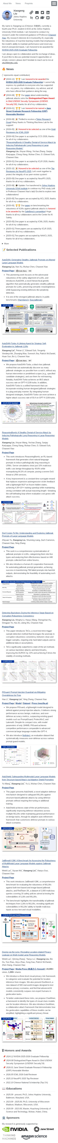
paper (27, 95)
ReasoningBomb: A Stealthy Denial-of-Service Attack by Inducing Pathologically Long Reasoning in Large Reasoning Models (28, 435)
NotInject (26, 735)
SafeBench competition (35, 211)
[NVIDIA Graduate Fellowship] (15, 1129)
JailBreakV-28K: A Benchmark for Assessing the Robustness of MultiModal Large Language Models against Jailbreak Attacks (29, 863)
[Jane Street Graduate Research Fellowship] (44, 1129)
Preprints (29, 3)
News (18, 3)
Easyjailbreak (36, 300)
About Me (7, 3)
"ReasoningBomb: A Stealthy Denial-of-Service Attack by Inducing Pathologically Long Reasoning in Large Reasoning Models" (31, 145)
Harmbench (23, 300)
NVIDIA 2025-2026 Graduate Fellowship (19, 50)
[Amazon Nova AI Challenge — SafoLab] (34, 1137)
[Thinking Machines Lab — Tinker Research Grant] (9, 1137)
